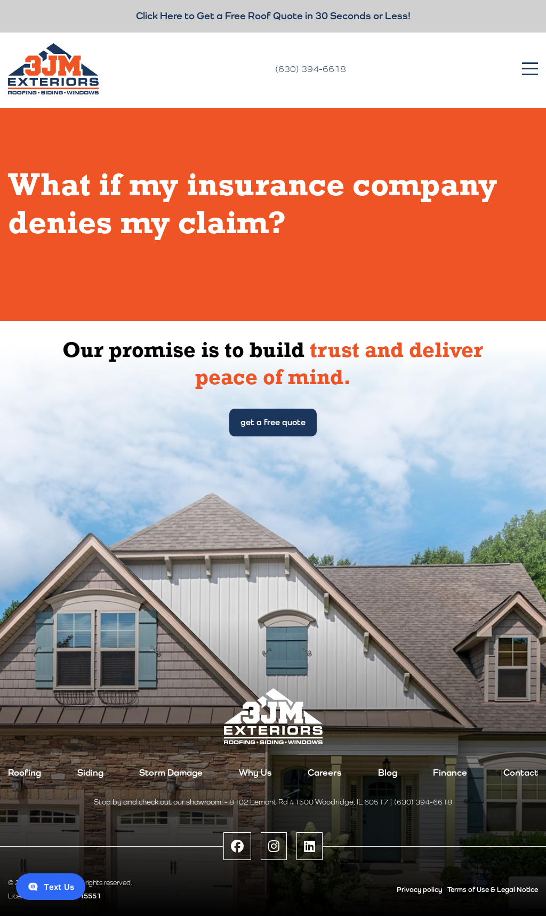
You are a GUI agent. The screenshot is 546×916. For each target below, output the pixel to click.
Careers (325, 772)
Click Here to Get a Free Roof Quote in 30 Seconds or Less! (273, 15)
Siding (90, 772)
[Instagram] (274, 846)
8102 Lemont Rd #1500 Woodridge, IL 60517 (308, 802)
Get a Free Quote (273, 422)
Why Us (255, 772)
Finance (450, 772)
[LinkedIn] (309, 846)
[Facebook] (237, 846)
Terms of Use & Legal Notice (492, 890)
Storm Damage (171, 772)
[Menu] (530, 68)
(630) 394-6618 (310, 68)
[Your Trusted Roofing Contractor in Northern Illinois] (53, 68)
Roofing (24, 772)
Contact (520, 772)
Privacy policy (419, 890)
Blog (387, 772)
